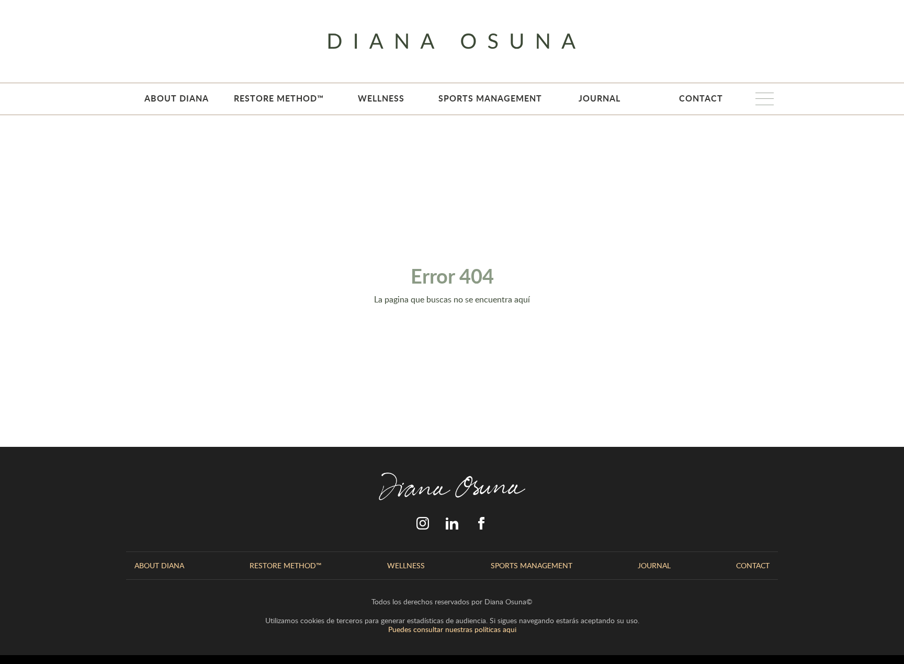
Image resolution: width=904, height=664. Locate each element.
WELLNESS (381, 98)
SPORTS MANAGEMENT (490, 98)
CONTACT (701, 98)
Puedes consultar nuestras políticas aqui (452, 629)
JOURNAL (599, 98)
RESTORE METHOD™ (279, 98)
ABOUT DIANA (176, 98)
